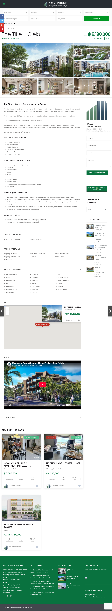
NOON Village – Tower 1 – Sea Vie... (63, 464)
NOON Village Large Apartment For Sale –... (17, 464)
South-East (14, 38)
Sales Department (15, 485)
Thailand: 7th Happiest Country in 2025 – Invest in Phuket (42, 571)
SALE (12, 29)
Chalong (7, 469)
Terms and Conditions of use (95, 597)
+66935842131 (15, 580)
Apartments (6, 29)
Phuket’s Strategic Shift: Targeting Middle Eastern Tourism (42, 582)
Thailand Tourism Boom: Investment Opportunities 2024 (41, 576)
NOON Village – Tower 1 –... (72, 570)
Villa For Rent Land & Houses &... (99, 236)
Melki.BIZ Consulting (101, 569)
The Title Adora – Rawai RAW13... (100, 258)
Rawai (6, 38)
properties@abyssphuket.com (14, 585)
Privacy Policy (89, 595)
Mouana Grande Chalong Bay (99, 270)
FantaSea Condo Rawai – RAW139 (18, 526)
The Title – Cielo (72, 307)
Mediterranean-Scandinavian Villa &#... (100, 248)
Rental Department (58, 485)
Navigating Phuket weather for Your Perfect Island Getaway (42, 588)
